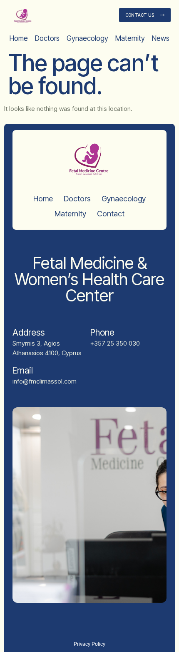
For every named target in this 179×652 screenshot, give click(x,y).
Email (22, 370)
